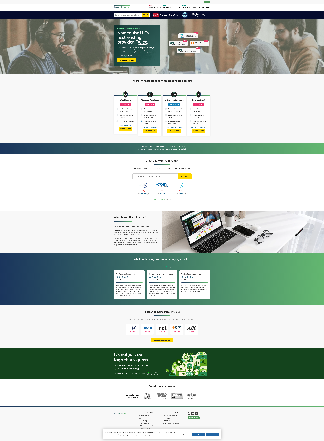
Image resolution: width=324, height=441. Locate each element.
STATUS (184, 2)
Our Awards (167, 418)
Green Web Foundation (138, 373)
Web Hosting (167, 7)
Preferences (184, 434)
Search (145, 15)
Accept (212, 434)
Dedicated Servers (204, 7)
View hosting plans (127, 60)
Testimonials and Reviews (171, 423)
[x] (196, 413)
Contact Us (166, 421)
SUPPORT (194, 2)
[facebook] (189, 413)
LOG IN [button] (206, 2)
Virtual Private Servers (146, 426)
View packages (125, 129)
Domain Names (144, 416)
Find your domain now (162, 340)
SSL (179, 7)
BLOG (189, 2)
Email (159, 7)
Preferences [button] (150, 435)
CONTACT (200, 2)
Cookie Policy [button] (120, 435)
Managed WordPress (189, 7)
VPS (175, 7)
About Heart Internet (170, 416)
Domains (152, 7)
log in (143, 149)
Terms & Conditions (160, 199)
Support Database (161, 146)
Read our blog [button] (193, 417)
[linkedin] (192, 413)
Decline (198, 434)
